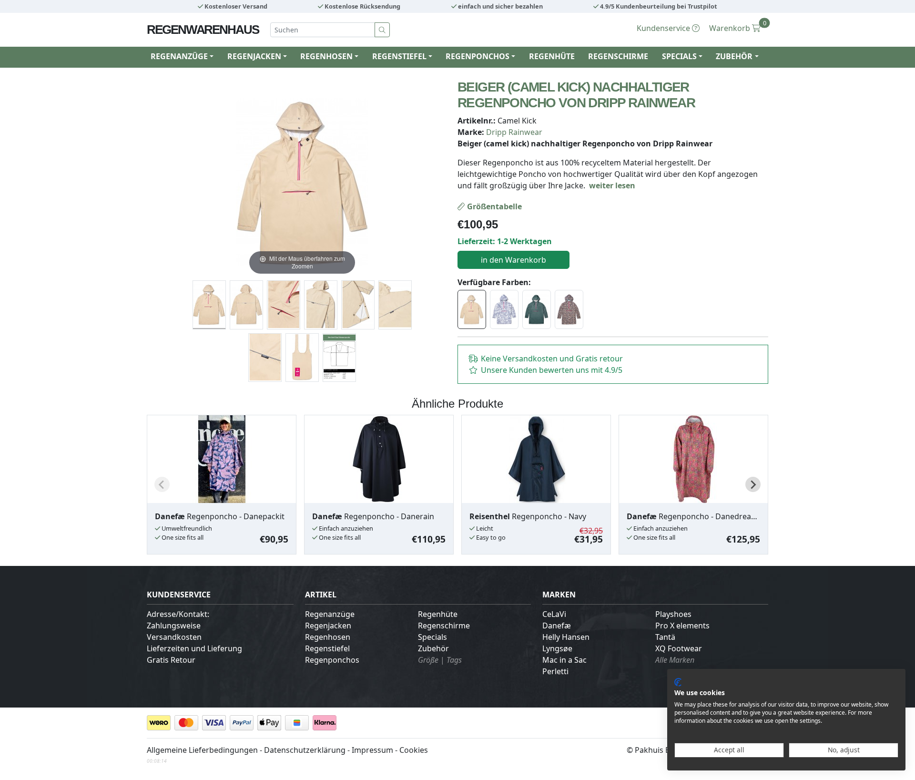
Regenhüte (552, 56)
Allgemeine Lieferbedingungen (202, 750)
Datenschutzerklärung (305, 750)
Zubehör (433, 648)
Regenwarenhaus (203, 29)
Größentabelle (493, 206)
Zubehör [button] (734, 56)
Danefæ (556, 625)
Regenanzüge (330, 614)
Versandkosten (174, 637)
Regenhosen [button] (326, 56)
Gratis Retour (171, 660)
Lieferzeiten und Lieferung (194, 648)
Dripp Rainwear (514, 132)
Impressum (372, 750)
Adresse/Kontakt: (178, 614)
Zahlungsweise (174, 625)
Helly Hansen (566, 637)
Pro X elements (682, 625)
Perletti (555, 671)
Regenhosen (327, 637)
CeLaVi (554, 614)
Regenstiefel (327, 648)
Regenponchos (332, 660)
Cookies (413, 750)
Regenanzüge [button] (179, 56)
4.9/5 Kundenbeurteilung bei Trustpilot (658, 6)
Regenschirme (618, 56)
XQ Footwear (678, 648)
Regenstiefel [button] (399, 56)
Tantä (665, 637)
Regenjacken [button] (254, 56)
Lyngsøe (557, 648)
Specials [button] (679, 56)
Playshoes (673, 614)
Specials (432, 637)
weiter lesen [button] (612, 185)
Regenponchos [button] (477, 56)
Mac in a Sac (564, 660)
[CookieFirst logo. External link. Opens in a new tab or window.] (677, 682)
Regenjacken (328, 625)
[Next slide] (753, 484)
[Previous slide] (162, 484)
